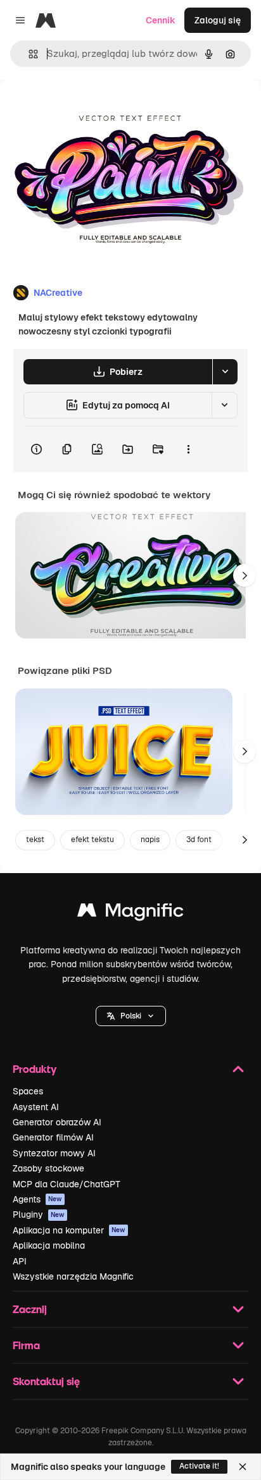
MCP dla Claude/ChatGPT (66, 1184)
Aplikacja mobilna (49, 1245)
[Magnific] (130, 913)
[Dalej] (244, 575)
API (20, 1261)
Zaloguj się (217, 20)
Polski (130, 1016)
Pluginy (39, 1214)
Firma (26, 1345)
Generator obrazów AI (57, 1122)
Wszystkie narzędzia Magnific (73, 1276)
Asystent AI (36, 1107)
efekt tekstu (92, 840)
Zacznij (30, 1309)
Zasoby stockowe (48, 1168)
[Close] (242, 1466)
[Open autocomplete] (28, 54)
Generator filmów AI (53, 1137)
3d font (199, 840)
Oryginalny (87, 108)
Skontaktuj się (46, 1381)
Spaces (28, 1091)
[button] (131, 1016)
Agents (37, 1199)
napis (150, 840)
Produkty (34, 1068)
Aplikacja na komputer (69, 1230)
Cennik (160, 20)
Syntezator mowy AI (54, 1153)
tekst (35, 840)
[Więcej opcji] (188, 449)
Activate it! (199, 1466)
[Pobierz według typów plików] (225, 371)
